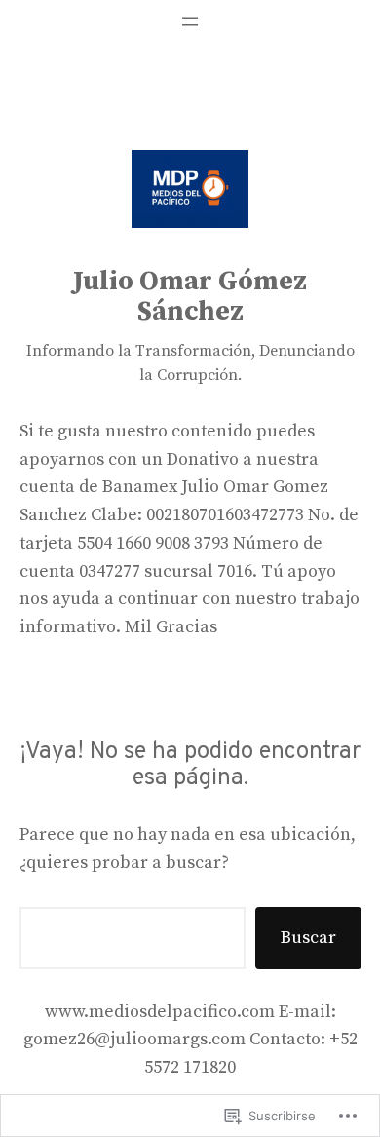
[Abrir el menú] (190, 21)
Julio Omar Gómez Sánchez (190, 296)
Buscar (308, 938)
